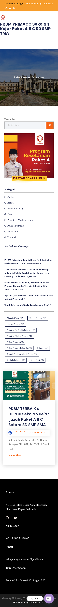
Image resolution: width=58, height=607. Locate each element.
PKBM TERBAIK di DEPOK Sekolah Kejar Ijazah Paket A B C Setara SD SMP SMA (28, 416)
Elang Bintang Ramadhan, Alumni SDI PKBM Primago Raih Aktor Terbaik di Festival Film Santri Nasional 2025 (26, 286)
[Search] (49, 125)
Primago (42, 348)
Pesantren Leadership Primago (21, 330)
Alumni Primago (37, 318)
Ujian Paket (37, 360)
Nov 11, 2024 (38, 432)
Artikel (10, 196)
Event (10, 214)
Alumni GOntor (15, 318)
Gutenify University (12, 598)
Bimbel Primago (15, 208)
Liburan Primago (15, 324)
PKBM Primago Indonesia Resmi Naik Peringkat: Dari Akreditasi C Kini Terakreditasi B (28, 262)
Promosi (11, 237)
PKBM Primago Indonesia (39, 3)
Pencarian (9, 119)
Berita (10, 202)
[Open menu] (2, 42)
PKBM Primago (15, 225)
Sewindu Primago (16, 360)
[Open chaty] (49, 598)
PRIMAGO (13, 231)
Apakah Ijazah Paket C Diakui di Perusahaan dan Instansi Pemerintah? (28, 297)
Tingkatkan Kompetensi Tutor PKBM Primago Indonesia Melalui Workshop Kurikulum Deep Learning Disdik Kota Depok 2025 (27, 273)
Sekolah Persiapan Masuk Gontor (22, 354)
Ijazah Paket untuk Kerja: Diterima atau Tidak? (27, 305)
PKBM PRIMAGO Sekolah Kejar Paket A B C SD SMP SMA (25, 28)
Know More (15, 455)
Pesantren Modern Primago (21, 219)
